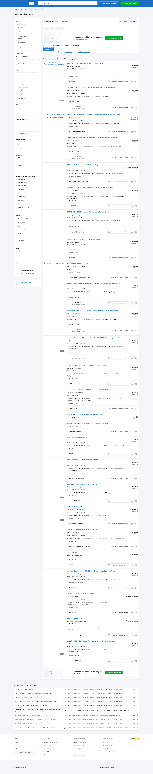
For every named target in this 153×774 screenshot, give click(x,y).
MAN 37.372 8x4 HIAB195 (75, 618)
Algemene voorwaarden (50, 742)
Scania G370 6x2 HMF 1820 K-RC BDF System (82, 484)
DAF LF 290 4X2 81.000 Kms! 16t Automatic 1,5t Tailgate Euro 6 (88, 212)
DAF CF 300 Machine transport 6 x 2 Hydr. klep (82, 165)
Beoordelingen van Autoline (51, 751)
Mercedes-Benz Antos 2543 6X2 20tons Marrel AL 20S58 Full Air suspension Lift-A (94, 338)
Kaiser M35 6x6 (72, 552)
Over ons (16, 742)
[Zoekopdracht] (39, 3)
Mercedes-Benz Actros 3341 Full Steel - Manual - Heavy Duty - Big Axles (91, 571)
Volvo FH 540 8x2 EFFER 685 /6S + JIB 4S (81, 594)
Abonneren (48, 49)
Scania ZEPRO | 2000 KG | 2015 (77, 263)
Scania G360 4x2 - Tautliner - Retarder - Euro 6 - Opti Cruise (86, 414)
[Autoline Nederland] (20, 3)
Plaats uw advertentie (114, 38)
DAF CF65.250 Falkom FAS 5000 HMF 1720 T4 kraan (84, 460)
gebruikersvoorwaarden (83, 52)
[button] (132, 81)
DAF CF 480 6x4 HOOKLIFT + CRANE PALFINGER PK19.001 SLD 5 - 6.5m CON (93, 115)
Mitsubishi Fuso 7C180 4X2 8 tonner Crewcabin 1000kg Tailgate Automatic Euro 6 (94, 310)
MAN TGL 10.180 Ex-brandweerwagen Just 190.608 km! (85, 63)
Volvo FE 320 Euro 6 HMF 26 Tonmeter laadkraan (83, 239)
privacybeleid (68, 52)
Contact (16, 748)
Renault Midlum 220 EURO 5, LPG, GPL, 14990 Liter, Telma (86, 365)
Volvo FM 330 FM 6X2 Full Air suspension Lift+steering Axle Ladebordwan (91, 87)
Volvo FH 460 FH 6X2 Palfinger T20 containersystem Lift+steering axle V (91, 641)
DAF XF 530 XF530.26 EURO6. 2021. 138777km (82, 529)
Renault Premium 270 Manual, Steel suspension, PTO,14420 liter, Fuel (90, 390)
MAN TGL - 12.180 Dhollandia (77, 437)
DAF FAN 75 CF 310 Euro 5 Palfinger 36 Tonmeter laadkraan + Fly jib (90, 187)
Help (15, 745)
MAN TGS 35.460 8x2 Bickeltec (77, 507)
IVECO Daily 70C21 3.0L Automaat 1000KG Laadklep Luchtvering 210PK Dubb (93, 137)
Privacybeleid (47, 745)
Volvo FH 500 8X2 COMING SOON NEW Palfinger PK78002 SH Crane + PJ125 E (93, 283)
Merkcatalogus (48, 754)
